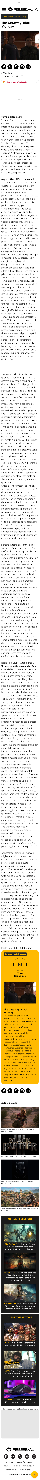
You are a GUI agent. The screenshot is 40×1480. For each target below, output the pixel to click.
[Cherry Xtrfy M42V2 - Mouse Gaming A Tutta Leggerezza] (20, 1389)
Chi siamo (9, 1462)
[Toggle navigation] (4, 9)
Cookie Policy (11, 1470)
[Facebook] (7, 1456)
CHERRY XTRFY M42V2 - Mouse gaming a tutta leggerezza (20, 1400)
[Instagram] (14, 1456)
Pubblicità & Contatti (24, 1462)
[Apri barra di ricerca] (36, 9)
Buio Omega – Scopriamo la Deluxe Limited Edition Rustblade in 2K (20, 1345)
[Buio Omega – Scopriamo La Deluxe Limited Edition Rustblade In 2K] (20, 1332)
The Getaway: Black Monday (14, 16)
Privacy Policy (28, 1466)
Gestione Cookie (26, 1470)
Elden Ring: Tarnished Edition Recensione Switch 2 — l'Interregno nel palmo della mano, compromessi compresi (20, 1276)
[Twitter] (21, 1456)
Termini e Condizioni (12, 1466)
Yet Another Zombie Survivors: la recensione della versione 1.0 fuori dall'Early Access (20, 1246)
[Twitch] (34, 1456)
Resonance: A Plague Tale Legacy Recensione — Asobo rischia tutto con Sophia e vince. (20, 1306)
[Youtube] (28, 1456)
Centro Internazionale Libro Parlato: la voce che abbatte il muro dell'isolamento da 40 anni (20, 1373)
